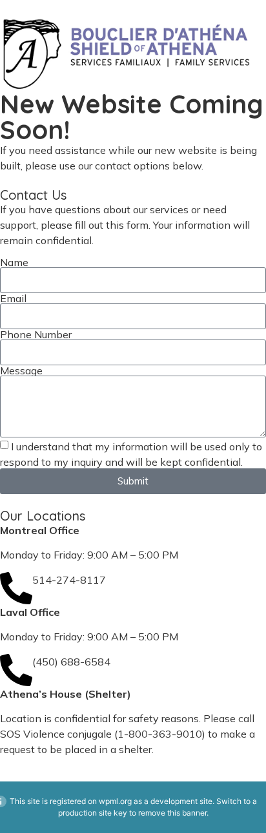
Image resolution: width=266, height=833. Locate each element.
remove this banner (172, 813)
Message (21, 370)
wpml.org (115, 801)
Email (13, 298)
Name (14, 262)
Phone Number (36, 334)
